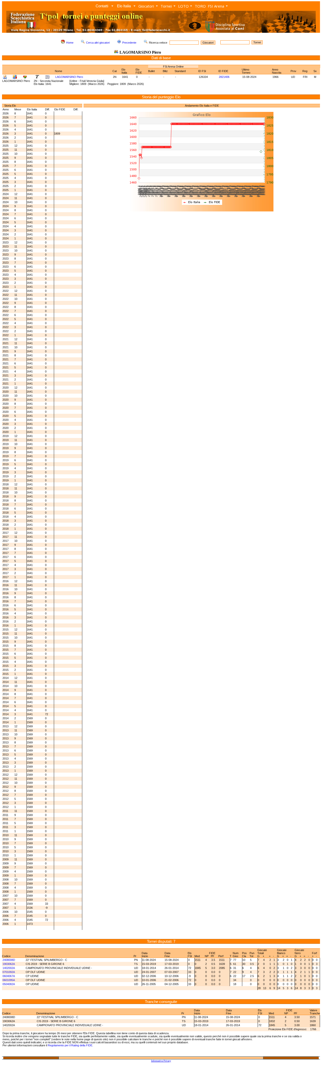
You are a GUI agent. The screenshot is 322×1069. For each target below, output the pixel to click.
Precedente (129, 42)
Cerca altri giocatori (98, 42)
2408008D (9, 959)
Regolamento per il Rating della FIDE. (70, 1045)
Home (69, 42)
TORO (200, 6)
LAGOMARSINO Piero (69, 76)
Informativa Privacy (161, 1060)
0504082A (9, 984)
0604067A (9, 976)
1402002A (9, 967)
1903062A (9, 963)
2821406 (224, 76)
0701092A (9, 971)
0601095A (9, 980)
